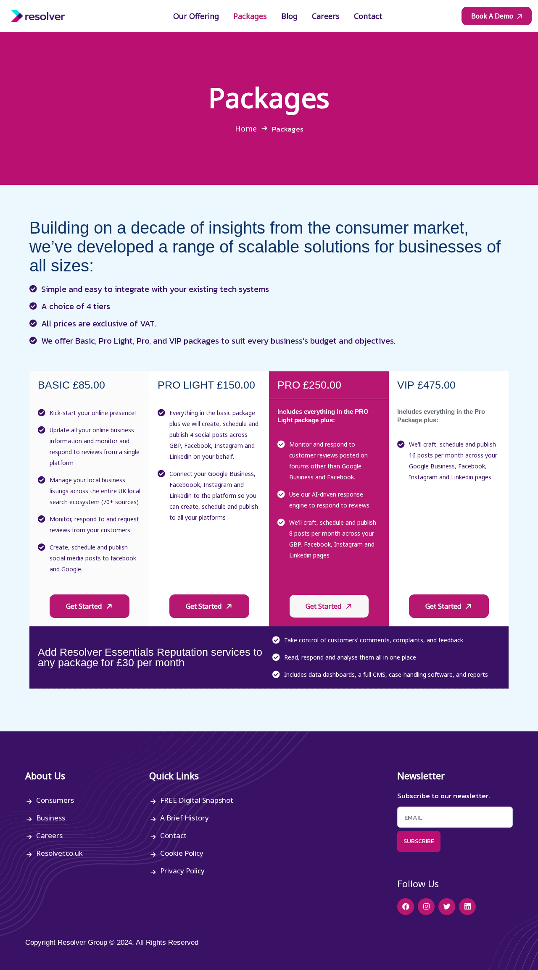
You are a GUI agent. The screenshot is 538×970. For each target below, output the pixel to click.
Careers (49, 835)
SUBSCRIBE (419, 841)
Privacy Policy (182, 870)
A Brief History (184, 818)
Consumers (55, 800)
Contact (173, 835)
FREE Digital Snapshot (196, 800)
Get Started (84, 606)
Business (50, 818)
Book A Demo (493, 16)
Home (246, 129)
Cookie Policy (181, 853)
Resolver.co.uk (59, 853)
